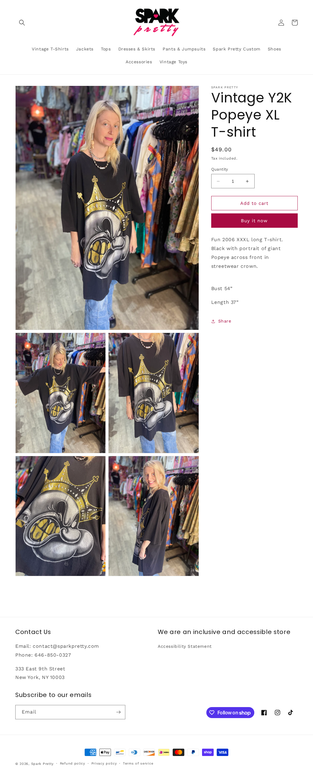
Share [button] (224, 321)
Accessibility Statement (185, 646)
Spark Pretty (42, 764)
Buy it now (254, 220)
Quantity (219, 169)
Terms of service (138, 763)
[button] (22, 22)
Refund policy (72, 763)
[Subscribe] (118, 712)
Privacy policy (104, 763)
